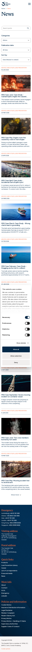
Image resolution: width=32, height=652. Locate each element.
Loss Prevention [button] (21, 68)
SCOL (3, 590)
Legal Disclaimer (7, 610)
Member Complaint (7, 613)
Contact (4, 588)
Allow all (16, 349)
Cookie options (5, 649)
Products (4, 562)
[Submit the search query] (28, 28)
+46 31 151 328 (15, 513)
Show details (21, 343)
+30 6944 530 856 (13, 516)
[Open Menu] (29, 3)
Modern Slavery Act (8, 615)
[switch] (27, 323)
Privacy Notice (6, 618)
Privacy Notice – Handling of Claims (13, 621)
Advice (5, 40)
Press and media (6, 573)
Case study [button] (10, 68)
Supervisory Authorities (9, 624)
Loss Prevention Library (9, 565)
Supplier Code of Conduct (10, 626)
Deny (16, 362)
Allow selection (16, 356)
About (3, 585)
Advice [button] (3, 68)
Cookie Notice (6, 605)
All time (5, 50)
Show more (15, 495)
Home (3, 8)
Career (3, 568)
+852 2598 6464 (15, 523)
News (3, 576)
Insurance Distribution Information (13, 607)
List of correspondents (9, 571)
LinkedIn (4, 596)
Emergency (5, 593)
